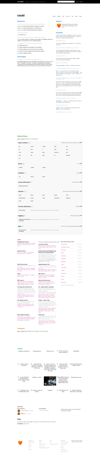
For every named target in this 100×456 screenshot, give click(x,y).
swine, (18, 244)
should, (21, 268)
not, (28, 252)
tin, (55, 245)
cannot (32, 146)
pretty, (51, 260)
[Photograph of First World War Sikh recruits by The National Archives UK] (24, 390)
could (63, 27)
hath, (54, 296)
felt (52, 247)
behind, (33, 275)
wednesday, (33, 268)
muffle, (53, 245)
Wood (32, 195)
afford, (21, 318)
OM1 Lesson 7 (41, 273)
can (19, 146)
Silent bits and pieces (22, 264)
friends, (44, 322)
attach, (33, 318)
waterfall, (49, 281)
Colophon (30, 446)
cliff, (52, 281)
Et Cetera (63, 440)
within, (32, 304)
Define (54, 16)
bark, (39, 245)
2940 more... (21, 297)
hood (67, 195)
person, (46, 308)
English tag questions (23, 186)
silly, (44, 321)
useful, (46, 260)
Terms (62, 446)
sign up (23, 139)
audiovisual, (53, 308)
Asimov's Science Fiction (60, 89)
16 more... (54, 271)
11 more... (45, 277)
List (63, 16)
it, (41, 261)
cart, (49, 275)
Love (80, 16)
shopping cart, (52, 275)
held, (27, 244)
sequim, (45, 245)
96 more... (29, 253)
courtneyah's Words (43, 244)
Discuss (68, 16)
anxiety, (25, 317)
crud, (50, 321)
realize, (18, 283)
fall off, (46, 275)
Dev (51, 440)
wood (20, 201)
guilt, (26, 294)
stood (43, 198)
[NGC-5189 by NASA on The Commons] (52, 381)
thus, (54, 259)
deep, (53, 269)
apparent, (29, 317)
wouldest (68, 155)
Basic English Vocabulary (23, 314)
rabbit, (48, 283)
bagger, (52, 276)
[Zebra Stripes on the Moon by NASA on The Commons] (63, 390)
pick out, (43, 276)
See (72, 16)
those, (30, 304)
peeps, (54, 321)
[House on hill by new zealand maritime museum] (50, 351)
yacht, (29, 268)
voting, (43, 308)
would (43, 176)
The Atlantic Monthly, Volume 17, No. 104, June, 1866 (65, 98)
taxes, (39, 261)
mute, (31, 294)
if (42, 149)
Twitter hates (41, 314)
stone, (39, 284)
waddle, (26, 243)
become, (19, 276)
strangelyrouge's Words (23, 241)
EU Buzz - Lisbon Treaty (44, 300)
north (29, 244)
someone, (30, 283)
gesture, (23, 294)
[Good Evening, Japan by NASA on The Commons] (76, 377)
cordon (43, 146)
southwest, (40, 281)
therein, (27, 304)
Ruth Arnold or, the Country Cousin (62, 112)
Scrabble (20, 423)
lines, (46, 276)
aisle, (27, 269)
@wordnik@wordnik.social (44, 447)
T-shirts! (29, 449)
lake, (47, 281)
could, (26, 268)
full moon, (45, 283)
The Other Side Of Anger (60, 40)
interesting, (40, 260)
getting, (32, 252)
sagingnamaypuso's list (44, 264)
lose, (44, 275)
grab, (51, 247)
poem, (42, 245)
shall (43, 155)
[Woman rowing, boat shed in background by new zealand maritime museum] (63, 351)
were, (54, 260)
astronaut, (40, 283)
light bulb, (40, 275)
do (19, 149)
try (54, 155)
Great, (46, 309)
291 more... (21, 306)
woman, (21, 296)
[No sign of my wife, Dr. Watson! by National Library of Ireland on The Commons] (37, 390)
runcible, (40, 247)
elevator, (44, 247)
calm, (25, 269)
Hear (76, 16)
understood (56, 198)
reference (56, 152)
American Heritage (24, 410)
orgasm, (46, 269)
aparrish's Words (21, 251)
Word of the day (34, 2)
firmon (18, 273)
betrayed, (27, 275)
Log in (18, 139)
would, (24, 268)
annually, (27, 318)
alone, (23, 305)
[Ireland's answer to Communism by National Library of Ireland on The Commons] (24, 364)
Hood (20, 195)
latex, (49, 269)
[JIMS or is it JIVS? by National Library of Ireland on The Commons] (36, 377)
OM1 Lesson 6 (20, 280)
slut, (52, 321)
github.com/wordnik (54, 444)
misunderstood (22, 198)
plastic (39, 277)
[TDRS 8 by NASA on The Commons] (50, 390)
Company (30, 440)
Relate (58, 16)
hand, (21, 244)
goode (55, 195)
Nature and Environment (44, 280)
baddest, (42, 269)
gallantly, (53, 294)
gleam (48, 297)
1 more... (21, 271)
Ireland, (49, 308)
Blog (40, 442)
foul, (50, 294)
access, (18, 317)
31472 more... (41, 324)
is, (21, 252)
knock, (29, 243)
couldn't (32, 167)
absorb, (18, 318)
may (67, 149)
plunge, (18, 243)
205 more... (48, 284)
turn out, (26, 283)
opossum (53, 322)
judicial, (52, 309)
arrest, (30, 318)
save (20, 155)
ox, (32, 243)
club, (39, 271)
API (51, 442)
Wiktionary (21, 43)
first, (46, 297)
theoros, (48, 245)
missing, (19, 281)
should (32, 176)
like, (44, 260)
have (32, 149)
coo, (51, 245)
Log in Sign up (79, 1)
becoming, (19, 253)
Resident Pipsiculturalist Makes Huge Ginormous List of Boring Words (47, 251)
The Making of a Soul (59, 105)
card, (39, 309)
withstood (68, 198)
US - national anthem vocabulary (46, 287)
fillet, (21, 243)
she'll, (24, 296)
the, (18, 252)
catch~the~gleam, (47, 296)
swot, (50, 322)
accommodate (20, 320)
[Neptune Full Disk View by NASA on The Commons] (23, 351)
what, (24, 252)
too (25, 253)
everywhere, (19, 305)
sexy (33, 296)
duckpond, (48, 247)
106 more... (48, 261)
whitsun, (34, 243)
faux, (18, 268)
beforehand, (27, 305)
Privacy (62, 447)
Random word (42, 2)
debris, (18, 269)
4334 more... (27, 320)
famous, (47, 321)
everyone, (23, 284)
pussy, (47, 322)
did (66, 146)
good (43, 195)
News (40, 440)
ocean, (53, 283)
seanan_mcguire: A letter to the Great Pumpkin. (63, 47)
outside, (28, 294)
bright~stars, (41, 296)
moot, (24, 243)
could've (20, 167)
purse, (22, 281)
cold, (51, 269)
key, (24, 281)
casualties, (27, 296)
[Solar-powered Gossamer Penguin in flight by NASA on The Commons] (76, 364)
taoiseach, (43, 309)
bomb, (43, 297)
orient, (44, 281)
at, (29, 275)
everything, (22, 283)
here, (31, 305)
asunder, (24, 244)
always (22, 276)
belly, (39, 322)
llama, (29, 269)
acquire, (22, 317)
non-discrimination (47, 310)
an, (30, 275)
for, (26, 252)
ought (32, 152)
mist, (56, 269)
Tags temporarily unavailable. (22, 230)
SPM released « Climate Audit (61, 62)
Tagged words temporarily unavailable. (24, 220)
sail (67, 152)
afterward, (19, 294)
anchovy (26, 284)
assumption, (33, 317)
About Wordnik (31, 442)
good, (39, 269)
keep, (42, 271)
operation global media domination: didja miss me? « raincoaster (66, 68)
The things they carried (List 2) (24, 287)
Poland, (49, 309)
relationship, (40, 321)
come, (23, 253)
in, (22, 304)
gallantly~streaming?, (42, 294)
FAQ (29, 447)
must (20, 152)
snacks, (40, 276)
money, (30, 296)
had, (30, 252)
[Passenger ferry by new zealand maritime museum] (37, 351)
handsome (33, 269)
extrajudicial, (41, 310)
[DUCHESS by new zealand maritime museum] (76, 351)
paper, (49, 260)
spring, (50, 283)
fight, (48, 294)
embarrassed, (30, 281)
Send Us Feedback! (65, 442)
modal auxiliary (22, 210)
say (31, 155)
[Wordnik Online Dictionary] (20, 1)
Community (27, 2)
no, (22, 252)
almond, (22, 269)
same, (24, 304)
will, (24, 275)
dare (55, 146)
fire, (33, 294)
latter (55, 149)
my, (20, 252)
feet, (44, 271)
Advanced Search (64, 451)
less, (48, 276)
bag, (50, 276)
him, (33, 305)
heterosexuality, (50, 259)
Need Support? (64, 444)
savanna (43, 284)
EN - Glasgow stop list (22, 300)
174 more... (53, 297)
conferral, (40, 308)
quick (43, 152)
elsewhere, (19, 304)
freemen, (40, 297)
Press (29, 444)
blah (43, 261)
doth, (52, 296)
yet (19, 158)
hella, (42, 322)
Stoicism (57, 55)
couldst (44, 167)
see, (18, 296)
